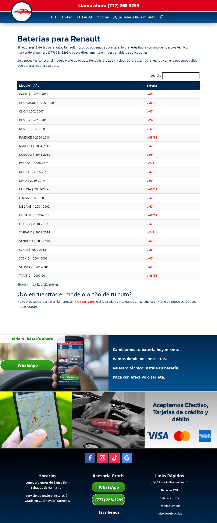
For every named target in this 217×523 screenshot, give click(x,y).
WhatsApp (108, 487)
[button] (141, 85)
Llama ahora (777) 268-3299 (108, 5)
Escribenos (108, 512)
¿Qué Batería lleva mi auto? (135, 17)
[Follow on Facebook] (90, 458)
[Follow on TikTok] (114, 458)
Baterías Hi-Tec (169, 498)
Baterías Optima (170, 506)
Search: (155, 76)
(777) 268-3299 (84, 302)
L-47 (149, 94)
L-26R (150, 103)
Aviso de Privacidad (169, 513)
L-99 (149, 155)
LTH (54, 17)
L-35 (149, 250)
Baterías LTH (169, 490)
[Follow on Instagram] (102, 458)
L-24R (150, 120)
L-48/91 (151, 137)
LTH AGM (84, 17)
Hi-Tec (67, 17)
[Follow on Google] (127, 458)
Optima (103, 17)
